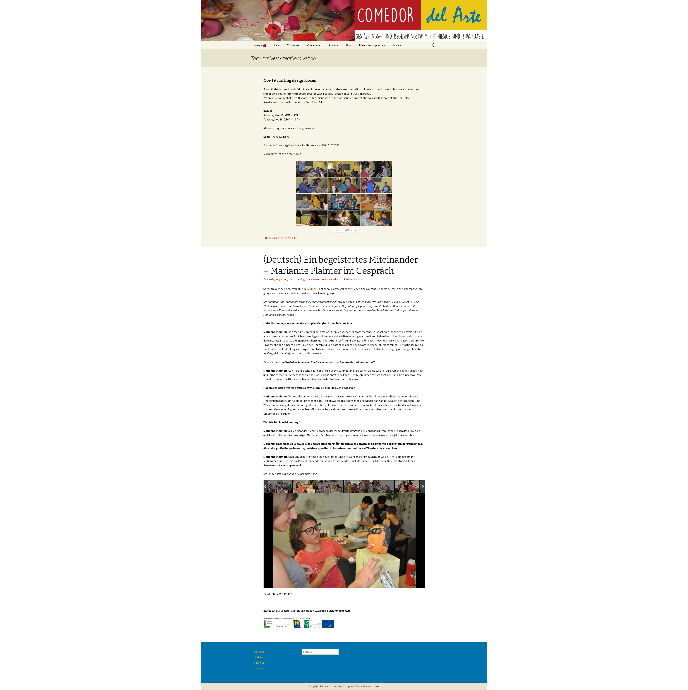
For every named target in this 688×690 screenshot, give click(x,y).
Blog (348, 45)
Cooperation (314, 45)
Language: (257, 45)
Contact (258, 668)
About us (259, 651)
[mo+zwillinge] (330, 486)
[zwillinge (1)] (356, 486)
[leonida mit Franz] (305, 486)
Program (333, 45)
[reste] (381, 486)
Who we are (293, 45)
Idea (276, 45)
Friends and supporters (372, 45)
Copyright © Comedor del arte (325, 686)
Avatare (315, 279)
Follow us (259, 662)
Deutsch (311, 289)
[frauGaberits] (407, 486)
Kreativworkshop (330, 279)
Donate (397, 45)
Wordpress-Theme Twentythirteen (361, 686)
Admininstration (354, 279)
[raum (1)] (280, 486)
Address (259, 657)
